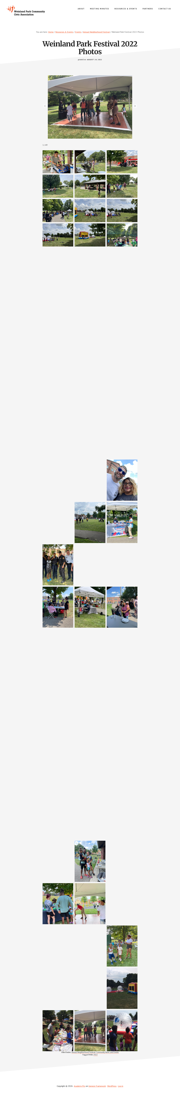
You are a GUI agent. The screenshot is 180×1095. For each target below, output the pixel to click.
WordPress (111, 1086)
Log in (120, 1086)
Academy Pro (79, 1086)
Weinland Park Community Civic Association (26, 10)
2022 (95, 1054)
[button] (135, 106)
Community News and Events (107, 1052)
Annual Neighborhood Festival (83, 1052)
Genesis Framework (97, 1086)
